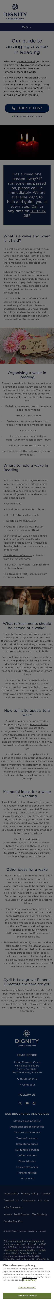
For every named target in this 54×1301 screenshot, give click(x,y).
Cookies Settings (27, 1287)
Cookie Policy (29, 1280)
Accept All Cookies (27, 1296)
